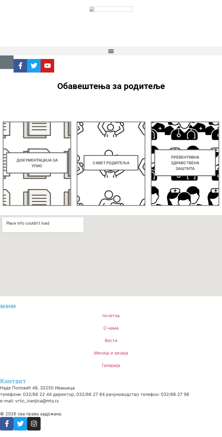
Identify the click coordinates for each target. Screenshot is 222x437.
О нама (111, 328)
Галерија (111, 365)
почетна (111, 315)
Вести (111, 340)
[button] (111, 51)
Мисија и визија (111, 353)
